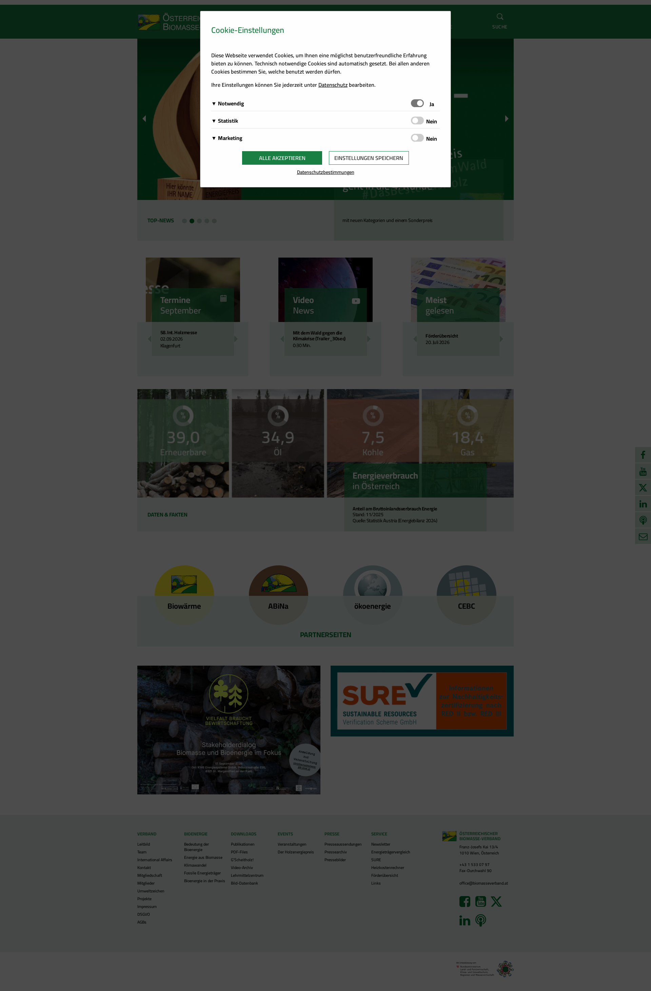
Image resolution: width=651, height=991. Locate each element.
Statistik (228, 121)
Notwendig (231, 103)
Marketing (230, 138)
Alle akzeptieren (282, 158)
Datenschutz (333, 85)
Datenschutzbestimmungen (325, 172)
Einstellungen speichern (368, 158)
